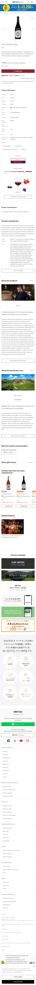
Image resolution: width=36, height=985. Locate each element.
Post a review (9, 452)
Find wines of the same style (18, 196)
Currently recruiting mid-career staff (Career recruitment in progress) (16, 943)
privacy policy (4, 929)
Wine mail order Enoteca (6, 13)
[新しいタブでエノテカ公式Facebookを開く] (8, 740)
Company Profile (4, 939)
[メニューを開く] (2, 2)
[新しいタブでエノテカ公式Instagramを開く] (27, 740)
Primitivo (14, 117)
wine (15, 13)
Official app (21, 735)
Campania (24, 107)
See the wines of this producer (18, 360)
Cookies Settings (18, 976)
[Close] (34, 966)
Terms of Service (5, 936)
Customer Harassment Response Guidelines (11, 932)
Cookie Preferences (5, 946)
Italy (26, 13)
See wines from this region (18, 436)
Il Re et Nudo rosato (6, 494)
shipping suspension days (27, 920)
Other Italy (31, 13)
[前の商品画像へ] (3, 29)
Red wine (21, 13)
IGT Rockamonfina (15, 112)
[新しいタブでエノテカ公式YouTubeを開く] (21, 740)
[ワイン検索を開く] (28, 2)
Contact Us (3, 914)
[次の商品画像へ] (32, 29)
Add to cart (19, 71)
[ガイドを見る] (6, 2)
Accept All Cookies (18, 981)
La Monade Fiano (21, 494)
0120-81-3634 (12, 917)
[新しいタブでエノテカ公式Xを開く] (14, 740)
